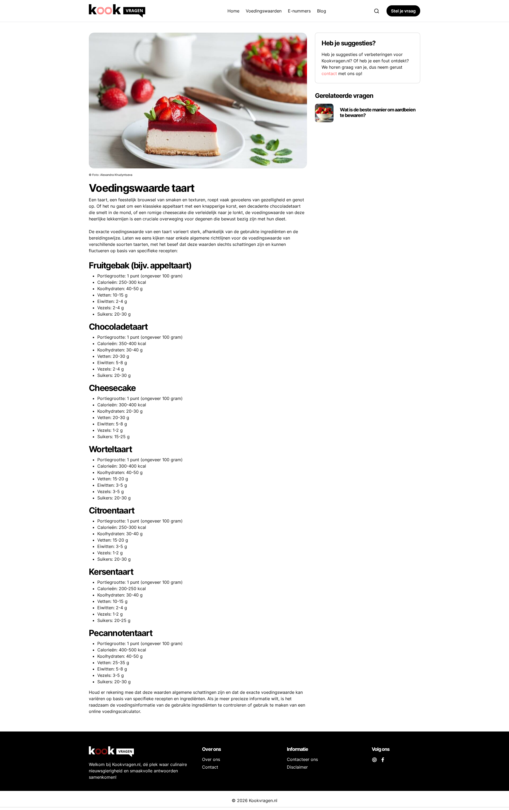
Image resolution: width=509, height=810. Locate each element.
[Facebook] (382, 759)
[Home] (135, 11)
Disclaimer (297, 767)
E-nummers (299, 11)
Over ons (211, 759)
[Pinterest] (374, 759)
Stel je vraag (403, 11)
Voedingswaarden (264, 11)
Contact (210, 767)
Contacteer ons (302, 759)
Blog (321, 11)
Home (233, 11)
